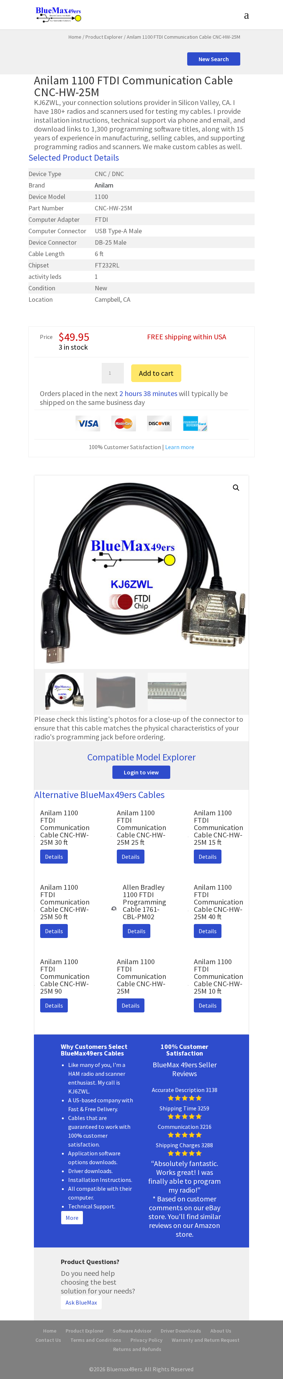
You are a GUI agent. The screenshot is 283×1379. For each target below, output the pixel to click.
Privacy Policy (146, 1340)
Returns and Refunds (137, 1349)
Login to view (141, 772)
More (72, 1217)
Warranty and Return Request (206, 1340)
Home (75, 37)
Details (54, 856)
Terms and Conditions (95, 1340)
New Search (214, 59)
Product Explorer (104, 37)
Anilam (104, 185)
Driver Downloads (181, 1330)
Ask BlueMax (81, 1302)
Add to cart (156, 373)
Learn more (179, 447)
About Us (220, 1330)
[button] (236, 487)
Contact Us (48, 1340)
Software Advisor (132, 1330)
